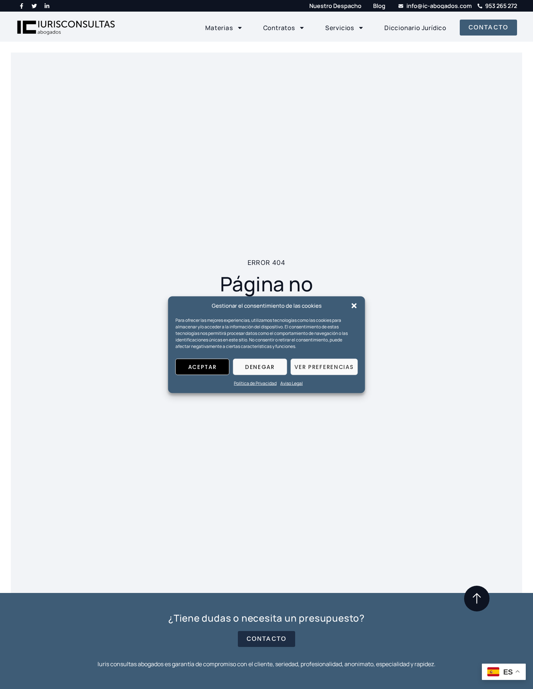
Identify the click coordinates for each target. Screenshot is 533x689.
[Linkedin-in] (46, 5)
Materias (219, 28)
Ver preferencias (324, 366)
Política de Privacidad (255, 383)
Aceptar (202, 366)
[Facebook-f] (21, 5)
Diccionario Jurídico (415, 28)
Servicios (339, 28)
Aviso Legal (291, 383)
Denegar (260, 366)
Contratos (279, 28)
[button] (354, 305)
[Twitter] (34, 5)
